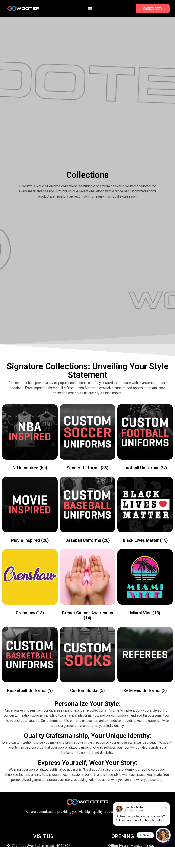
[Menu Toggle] (90, 8)
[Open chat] (163, 835)
